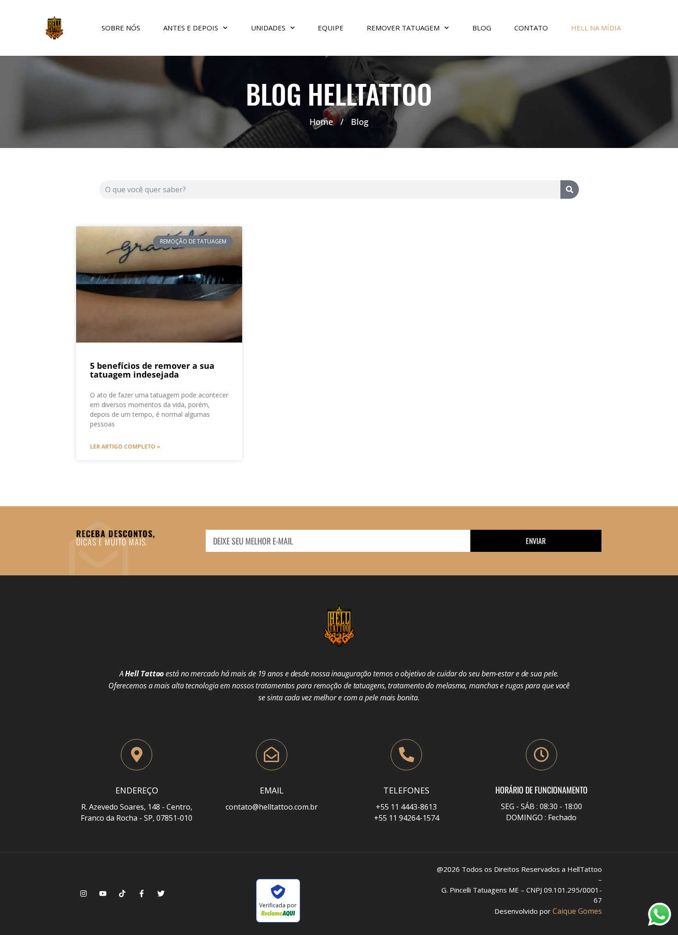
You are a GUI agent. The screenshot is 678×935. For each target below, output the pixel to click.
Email (272, 790)
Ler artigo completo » (125, 446)
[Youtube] (102, 893)
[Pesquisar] (569, 189)
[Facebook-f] (141, 893)
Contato (531, 27)
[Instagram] (83, 893)
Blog (481, 27)
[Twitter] (161, 893)
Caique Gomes (577, 911)
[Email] (271, 754)
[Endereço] (136, 754)
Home (321, 121)
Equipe (331, 27)
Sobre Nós (120, 27)
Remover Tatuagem (403, 27)
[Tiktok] (122, 893)
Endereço (136, 790)
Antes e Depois (190, 27)
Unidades (268, 27)
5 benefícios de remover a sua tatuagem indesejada (152, 370)
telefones (406, 790)
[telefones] (406, 754)
